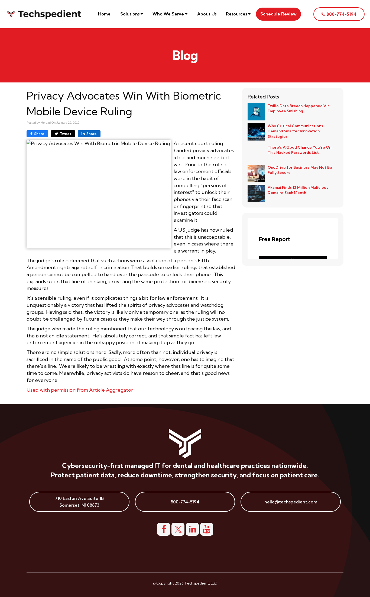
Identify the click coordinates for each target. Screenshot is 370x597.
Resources (237, 14)
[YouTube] (206, 528)
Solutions (130, 14)
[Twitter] (177, 528)
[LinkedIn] (192, 528)
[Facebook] (163, 528)
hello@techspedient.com (290, 502)
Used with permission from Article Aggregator (80, 390)
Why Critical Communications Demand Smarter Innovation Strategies (295, 131)
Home (104, 14)
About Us (206, 14)
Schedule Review (278, 14)
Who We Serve (168, 14)
